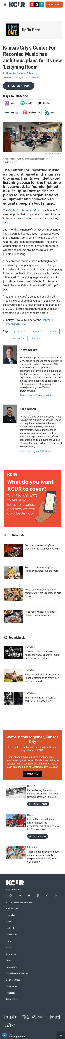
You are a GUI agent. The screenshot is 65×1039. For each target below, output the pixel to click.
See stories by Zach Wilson (35, 451)
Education (32, 847)
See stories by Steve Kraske (35, 395)
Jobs (8, 960)
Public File (10, 993)
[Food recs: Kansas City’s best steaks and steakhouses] (13, 616)
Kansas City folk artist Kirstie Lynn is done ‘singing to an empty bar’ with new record (43, 678)
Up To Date (31, 29)
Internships (11, 967)
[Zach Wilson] (10, 414)
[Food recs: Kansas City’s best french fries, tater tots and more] (13, 572)
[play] (4, 1035)
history (36, 338)
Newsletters (12, 935)
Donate (55, 4)
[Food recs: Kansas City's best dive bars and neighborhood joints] (13, 550)
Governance (12, 986)
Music (53, 331)
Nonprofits (18, 338)
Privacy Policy (12, 999)
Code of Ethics (13, 980)
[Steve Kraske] (10, 354)
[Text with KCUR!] (32, 498)
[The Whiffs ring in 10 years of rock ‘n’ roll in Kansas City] (13, 698)
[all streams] (61, 1035)
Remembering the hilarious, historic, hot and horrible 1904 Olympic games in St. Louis (42, 793)
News (30, 815)
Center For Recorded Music (24, 210)
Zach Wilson (27, 73)
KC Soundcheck (14, 637)
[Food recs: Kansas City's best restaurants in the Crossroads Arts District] (13, 594)
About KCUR (12, 909)
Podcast (37, 331)
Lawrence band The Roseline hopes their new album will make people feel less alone (42, 655)
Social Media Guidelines (17, 973)
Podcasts (10, 928)
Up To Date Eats (14, 535)
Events (9, 941)
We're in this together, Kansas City (32, 739)
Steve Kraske (13, 73)
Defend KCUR (32, 773)
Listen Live (11, 915)
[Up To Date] (12, 30)
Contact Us (11, 954)
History (31, 786)
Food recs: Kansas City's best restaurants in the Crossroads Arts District (43, 593)
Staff (8, 947)
